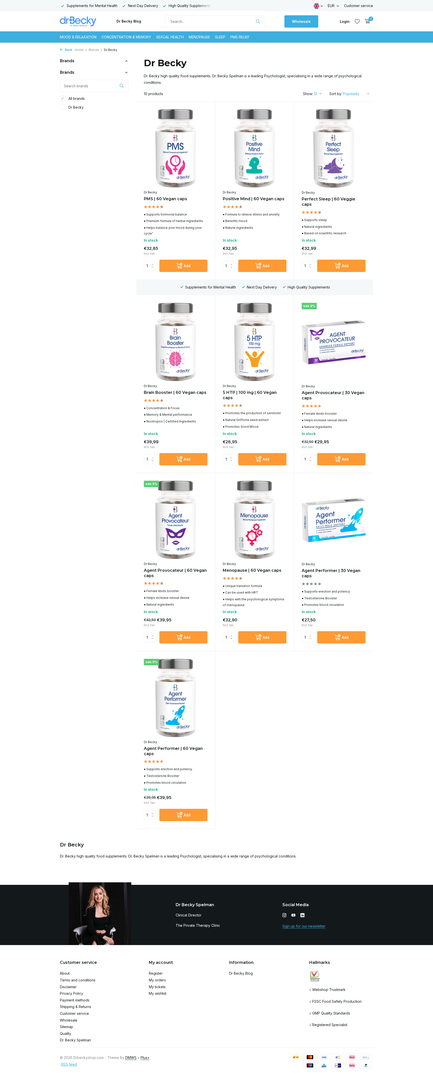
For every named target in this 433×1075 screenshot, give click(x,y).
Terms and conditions (77, 980)
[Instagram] (284, 915)
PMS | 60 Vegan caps (165, 198)
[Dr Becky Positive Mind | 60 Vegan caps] (254, 148)
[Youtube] (293, 915)
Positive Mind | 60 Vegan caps (253, 198)
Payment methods (74, 1000)
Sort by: (335, 94)
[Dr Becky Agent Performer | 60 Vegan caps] (175, 698)
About (65, 973)
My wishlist (157, 993)
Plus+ (145, 1057)
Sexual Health (170, 37)
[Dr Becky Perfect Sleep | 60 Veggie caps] (334, 148)
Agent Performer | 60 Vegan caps (173, 751)
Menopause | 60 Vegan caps (252, 570)
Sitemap (66, 1027)
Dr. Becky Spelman (75, 1040)
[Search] (258, 21)
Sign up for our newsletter (304, 926)
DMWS (131, 1057)
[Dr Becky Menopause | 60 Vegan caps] (254, 520)
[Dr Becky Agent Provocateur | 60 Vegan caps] (175, 520)
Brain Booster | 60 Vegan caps (175, 392)
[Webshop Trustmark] (314, 975)
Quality (65, 1033)
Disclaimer (68, 987)
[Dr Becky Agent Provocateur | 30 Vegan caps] (334, 342)
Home (79, 50)
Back (68, 50)
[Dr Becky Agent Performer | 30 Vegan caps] (334, 520)
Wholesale (301, 21)
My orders (157, 980)
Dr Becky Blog (129, 21)
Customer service (358, 6)
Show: (308, 94)
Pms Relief (240, 37)
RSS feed (69, 1064)
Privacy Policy (71, 993)
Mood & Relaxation (78, 37)
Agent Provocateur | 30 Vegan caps (333, 395)
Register (156, 973)
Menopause (199, 37)
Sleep (220, 37)
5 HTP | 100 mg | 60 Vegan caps (250, 395)
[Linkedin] (302, 915)
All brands (76, 98)
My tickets (157, 987)
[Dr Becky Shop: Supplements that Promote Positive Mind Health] (78, 21)
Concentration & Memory (126, 37)
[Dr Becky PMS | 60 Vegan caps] (175, 148)
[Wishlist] (357, 21)
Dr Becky (75, 107)
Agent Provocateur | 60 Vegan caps (175, 573)
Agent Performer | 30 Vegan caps (331, 573)
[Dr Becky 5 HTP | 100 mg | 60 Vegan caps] (254, 342)
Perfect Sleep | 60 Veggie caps (328, 202)
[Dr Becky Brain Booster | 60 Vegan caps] (175, 342)
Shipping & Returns (75, 1007)
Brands (94, 50)
